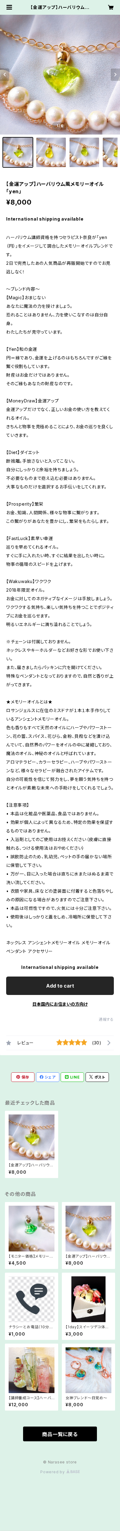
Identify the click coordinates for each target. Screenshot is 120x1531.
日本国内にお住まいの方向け (60, 1004)
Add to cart (60, 986)
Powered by (53, 1472)
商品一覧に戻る (60, 1434)
